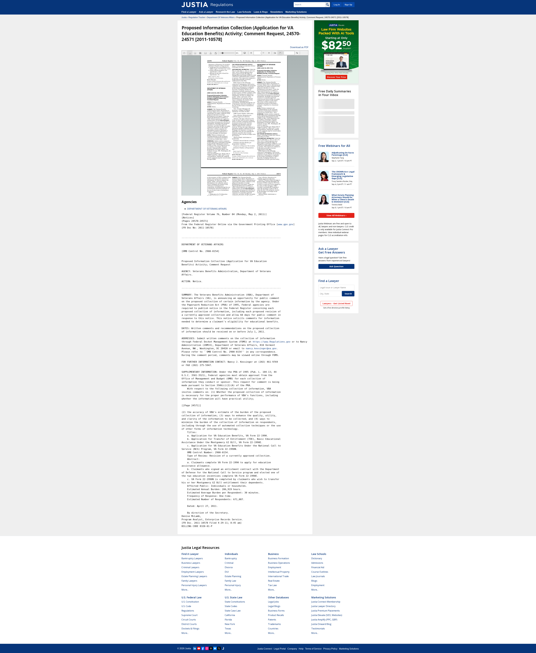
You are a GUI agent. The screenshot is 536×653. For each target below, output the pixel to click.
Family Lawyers (189, 580)
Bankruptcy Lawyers (192, 558)
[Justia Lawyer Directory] (223, 648)
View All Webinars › (336, 215)
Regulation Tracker (196, 17)
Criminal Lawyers (190, 567)
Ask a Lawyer (206, 12)
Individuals (231, 554)
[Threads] (211, 648)
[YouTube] (198, 648)
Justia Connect (264, 649)
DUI (227, 571)
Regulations (187, 610)
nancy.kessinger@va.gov (261, 348)
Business (273, 554)
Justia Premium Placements (325, 610)
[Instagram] (207, 648)
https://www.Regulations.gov (271, 341)
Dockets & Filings (190, 628)
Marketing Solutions (296, 12)
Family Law (230, 580)
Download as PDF (299, 47)
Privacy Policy (330, 649)
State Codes (231, 606)
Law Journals (318, 576)
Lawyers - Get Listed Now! (336, 303)
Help (301, 649)
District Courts (189, 624)
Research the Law (225, 12)
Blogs (314, 580)
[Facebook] (202, 648)
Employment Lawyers (192, 571)
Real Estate (274, 580)
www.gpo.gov (285, 224)
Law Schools (244, 12)
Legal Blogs (274, 606)
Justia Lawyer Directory (323, 606)
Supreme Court (189, 615)
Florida (228, 619)
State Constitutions (235, 601)
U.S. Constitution (190, 601)
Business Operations (279, 562)
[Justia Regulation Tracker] (194, 4)
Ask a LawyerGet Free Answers (331, 250)
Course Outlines (319, 571)
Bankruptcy (231, 558)
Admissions (317, 562)
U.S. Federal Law (191, 597)
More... (184, 589)
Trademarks (274, 624)
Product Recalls (276, 615)
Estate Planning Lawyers (194, 576)
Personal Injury (233, 585)
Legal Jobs (273, 601)
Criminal (229, 562)
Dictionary (316, 558)
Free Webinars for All (334, 145)
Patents (272, 619)
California (230, 615)
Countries (273, 628)
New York (230, 624)
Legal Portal (280, 649)
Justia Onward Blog (321, 624)
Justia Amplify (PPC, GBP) (324, 619)
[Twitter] (219, 648)
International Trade (278, 576)
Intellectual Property (278, 571)
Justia (184, 17)
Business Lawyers (190, 562)
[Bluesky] (215, 648)
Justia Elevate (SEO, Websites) (326, 615)
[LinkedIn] (194, 648)
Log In (337, 4)
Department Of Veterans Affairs (220, 17)
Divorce (229, 567)
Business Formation (278, 558)
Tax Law (272, 585)
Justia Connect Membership (325, 601)
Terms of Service (313, 649)
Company (292, 649)
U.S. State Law (233, 597)
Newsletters (276, 12)
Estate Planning (233, 576)
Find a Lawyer (188, 12)
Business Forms (276, 610)
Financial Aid (317, 567)
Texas (228, 628)
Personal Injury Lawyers (194, 585)
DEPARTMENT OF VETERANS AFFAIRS (207, 208)
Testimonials (318, 628)
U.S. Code (186, 606)
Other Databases (278, 597)
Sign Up (348, 4)
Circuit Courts (188, 619)
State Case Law (233, 610)
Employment (274, 567)
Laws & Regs (261, 12)
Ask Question (336, 266)
